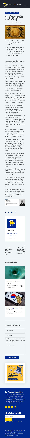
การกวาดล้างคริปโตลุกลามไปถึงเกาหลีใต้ (14, 313)
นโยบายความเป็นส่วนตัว (17, 422)
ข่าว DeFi (12, 282)
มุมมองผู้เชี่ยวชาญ (14, 13)
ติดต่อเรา (7, 434)
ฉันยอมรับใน (14, 422)
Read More (9, 238)
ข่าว (7, 13)
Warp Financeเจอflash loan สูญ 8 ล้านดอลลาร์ (15, 287)
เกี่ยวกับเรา (16, 435)
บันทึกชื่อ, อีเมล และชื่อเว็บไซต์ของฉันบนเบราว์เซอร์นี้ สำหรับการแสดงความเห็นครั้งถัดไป (15, 340)
